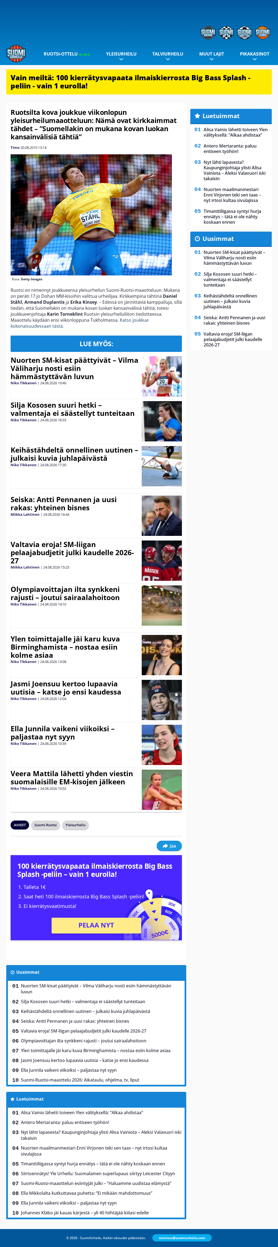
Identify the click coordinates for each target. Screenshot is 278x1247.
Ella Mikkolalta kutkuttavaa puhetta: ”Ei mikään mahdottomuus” (86, 1193)
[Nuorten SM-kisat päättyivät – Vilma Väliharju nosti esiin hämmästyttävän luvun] (162, 376)
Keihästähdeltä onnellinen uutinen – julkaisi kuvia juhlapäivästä (74, 454)
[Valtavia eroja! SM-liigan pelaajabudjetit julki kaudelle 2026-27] (162, 560)
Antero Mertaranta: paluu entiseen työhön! (65, 1122)
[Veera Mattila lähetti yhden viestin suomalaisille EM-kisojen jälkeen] (162, 790)
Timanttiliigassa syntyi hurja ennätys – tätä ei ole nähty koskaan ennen (93, 1164)
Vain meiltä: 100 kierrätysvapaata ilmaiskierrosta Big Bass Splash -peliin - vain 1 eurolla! (130, 82)
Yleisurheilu (121, 54)
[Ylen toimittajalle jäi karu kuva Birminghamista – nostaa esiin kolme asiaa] (162, 655)
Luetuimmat (30, 1099)
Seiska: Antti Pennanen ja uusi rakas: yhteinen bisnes (64, 503)
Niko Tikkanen (24, 382)
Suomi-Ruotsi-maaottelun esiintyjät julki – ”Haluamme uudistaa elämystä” (96, 1183)
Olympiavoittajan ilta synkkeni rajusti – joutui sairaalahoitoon (65, 593)
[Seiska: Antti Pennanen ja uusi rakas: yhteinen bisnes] (162, 516)
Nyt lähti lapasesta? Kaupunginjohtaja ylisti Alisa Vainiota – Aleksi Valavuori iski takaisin (101, 1135)
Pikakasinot (254, 54)
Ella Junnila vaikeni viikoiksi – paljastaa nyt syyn (63, 733)
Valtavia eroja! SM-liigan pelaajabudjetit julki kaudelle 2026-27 (72, 552)
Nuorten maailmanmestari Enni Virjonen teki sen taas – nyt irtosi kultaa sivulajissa (94, 1151)
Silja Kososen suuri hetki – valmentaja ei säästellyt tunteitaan (73, 409)
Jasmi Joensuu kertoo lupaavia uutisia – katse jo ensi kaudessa (66, 688)
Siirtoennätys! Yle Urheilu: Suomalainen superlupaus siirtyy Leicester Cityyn (98, 1174)
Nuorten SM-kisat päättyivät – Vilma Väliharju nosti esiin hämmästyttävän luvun (74, 368)
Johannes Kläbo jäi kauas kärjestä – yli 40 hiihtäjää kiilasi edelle (85, 1213)
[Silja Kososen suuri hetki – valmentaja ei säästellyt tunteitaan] (161, 421)
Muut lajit (211, 54)
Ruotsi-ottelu (67, 54)
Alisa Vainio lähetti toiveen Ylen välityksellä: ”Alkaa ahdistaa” (82, 1113)
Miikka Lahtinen (25, 514)
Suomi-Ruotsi (45, 824)
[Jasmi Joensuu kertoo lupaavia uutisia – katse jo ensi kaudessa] (162, 700)
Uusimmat (27, 972)
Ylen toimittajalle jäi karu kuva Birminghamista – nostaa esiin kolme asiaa (65, 647)
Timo (15, 147)
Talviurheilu (167, 54)
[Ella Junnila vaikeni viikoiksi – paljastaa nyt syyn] (162, 745)
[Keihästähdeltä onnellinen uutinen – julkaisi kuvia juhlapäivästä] (162, 466)
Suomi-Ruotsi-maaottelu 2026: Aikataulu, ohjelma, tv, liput (80, 1080)
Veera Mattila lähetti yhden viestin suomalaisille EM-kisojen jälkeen (72, 778)
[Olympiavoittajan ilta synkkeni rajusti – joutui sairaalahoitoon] (162, 605)
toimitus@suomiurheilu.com (182, 1238)
